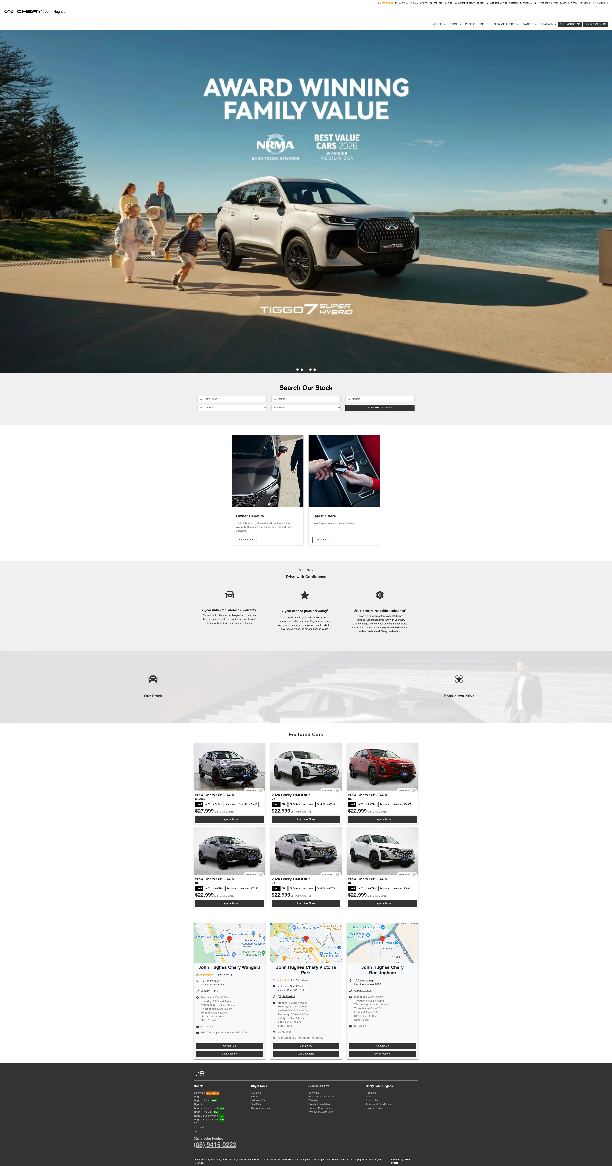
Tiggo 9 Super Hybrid (206, 1119)
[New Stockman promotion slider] (314, 369)
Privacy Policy (374, 1108)
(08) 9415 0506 (363, 990)
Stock (454, 24)
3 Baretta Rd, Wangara (520, 3)
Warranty (313, 1100)
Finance (484, 24)
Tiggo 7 (198, 1104)
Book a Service (596, 24)
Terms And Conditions (378, 1104)
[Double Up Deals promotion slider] (302, 369)
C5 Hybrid (199, 1127)
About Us (371, 1093)
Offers (470, 24)
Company (547, 24)
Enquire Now (229, 819)
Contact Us (229, 1046)
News (369, 1096)
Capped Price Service (320, 1108)
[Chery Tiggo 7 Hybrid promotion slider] (306, 369)
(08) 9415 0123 (286, 996)
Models (438, 24)
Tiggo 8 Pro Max (203, 1112)
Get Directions (230, 1054)
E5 (195, 1131)
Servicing (313, 1093)
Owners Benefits (260, 1108)
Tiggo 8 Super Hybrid (206, 1116)
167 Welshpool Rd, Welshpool (469, 3)
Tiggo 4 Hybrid (202, 1100)
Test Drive (256, 1104)
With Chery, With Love (320, 1112)
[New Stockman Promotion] (306, 201)
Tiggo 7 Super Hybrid (206, 1108)
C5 (195, 1123)
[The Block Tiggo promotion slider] (310, 369)
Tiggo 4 (198, 1096)
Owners (528, 24)
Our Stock (256, 1093)
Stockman (199, 1093)
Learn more (320, 539)
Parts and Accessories (321, 1096)
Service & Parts (504, 24)
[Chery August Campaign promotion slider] (297, 369)
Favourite (250, 790)
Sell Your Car (570, 24)
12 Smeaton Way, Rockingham (575, 3)
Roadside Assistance (320, 1104)
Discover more (246, 539)
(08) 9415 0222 (210, 991)
